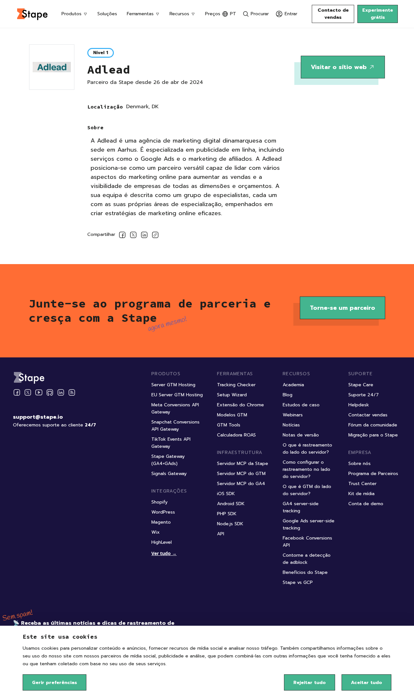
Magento (161, 522)
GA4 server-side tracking (301, 507)
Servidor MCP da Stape (242, 463)
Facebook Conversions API (307, 542)
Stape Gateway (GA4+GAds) (168, 460)
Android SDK (231, 503)
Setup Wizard (232, 394)
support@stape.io (38, 417)
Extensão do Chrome (240, 404)
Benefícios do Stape (305, 572)
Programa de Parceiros (373, 473)
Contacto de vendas (333, 14)
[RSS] (72, 393)
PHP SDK (226, 513)
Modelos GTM (232, 415)
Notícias (291, 425)
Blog (287, 394)
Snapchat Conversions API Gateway (175, 426)
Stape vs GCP (298, 582)
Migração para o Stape (373, 435)
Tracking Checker (236, 384)
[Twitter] (28, 392)
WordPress (163, 512)
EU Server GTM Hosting (177, 394)
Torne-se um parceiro (342, 307)
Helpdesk (358, 404)
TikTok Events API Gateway (171, 443)
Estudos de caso (301, 404)
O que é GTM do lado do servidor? (307, 490)
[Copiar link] (155, 236)
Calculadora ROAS (236, 435)
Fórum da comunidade (372, 425)
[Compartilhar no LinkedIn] (144, 236)
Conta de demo (365, 503)
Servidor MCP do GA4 (241, 483)
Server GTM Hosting (173, 384)
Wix (155, 532)
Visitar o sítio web (339, 67)
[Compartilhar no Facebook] (122, 236)
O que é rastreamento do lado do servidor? (307, 449)
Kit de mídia (361, 493)
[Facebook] (17, 392)
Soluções (107, 13)
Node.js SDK (230, 523)
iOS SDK (226, 493)
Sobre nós (359, 463)
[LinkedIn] (61, 392)
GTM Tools (228, 425)
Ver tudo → (164, 553)
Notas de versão (301, 435)
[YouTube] (39, 392)
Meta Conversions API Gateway (175, 408)
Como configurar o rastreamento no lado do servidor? (306, 469)
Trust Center (362, 483)
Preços (212, 13)
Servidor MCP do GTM (241, 473)
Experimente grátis (377, 14)
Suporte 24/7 (363, 394)
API (220, 533)
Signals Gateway (169, 473)
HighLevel (161, 542)
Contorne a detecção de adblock (307, 559)
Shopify (159, 502)
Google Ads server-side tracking (308, 524)
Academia (293, 384)
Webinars (293, 415)
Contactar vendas (367, 415)
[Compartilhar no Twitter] (133, 236)
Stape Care (360, 384)
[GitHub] (50, 392)
